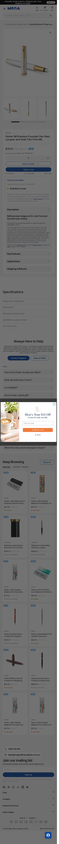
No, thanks (38, 435)
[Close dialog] (54, 404)
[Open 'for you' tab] (48, 835)
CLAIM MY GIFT (38, 430)
